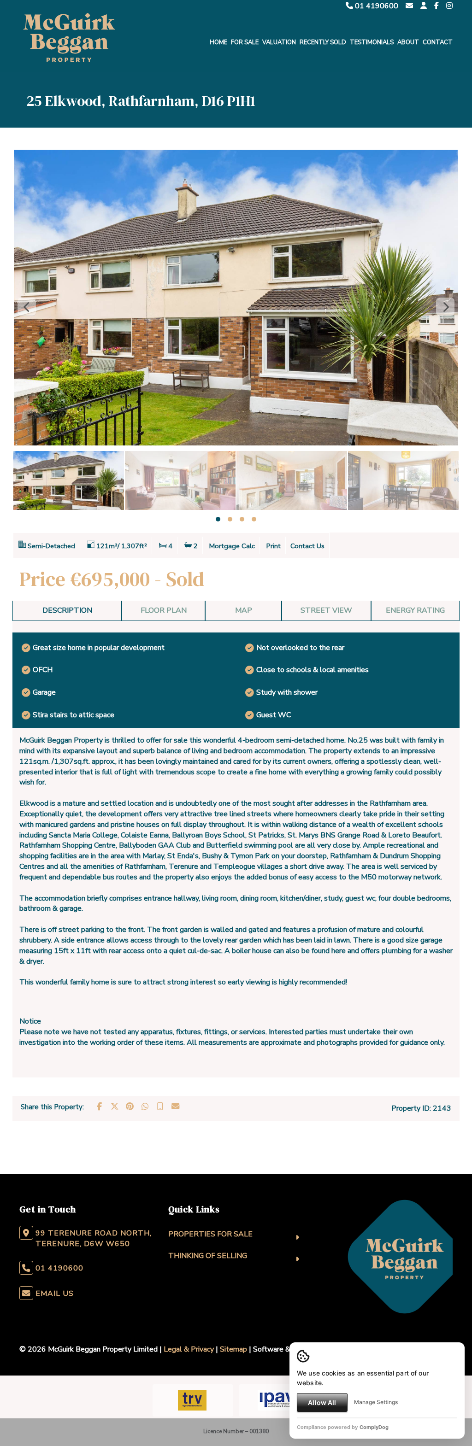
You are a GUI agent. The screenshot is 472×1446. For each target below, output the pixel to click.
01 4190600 (375, 6)
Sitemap (233, 1349)
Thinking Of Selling (207, 1256)
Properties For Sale (210, 1234)
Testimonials (372, 42)
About (408, 42)
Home (218, 42)
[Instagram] (449, 6)
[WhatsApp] (145, 1106)
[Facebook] (436, 6)
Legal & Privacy (189, 1349)
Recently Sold (323, 42)
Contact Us (307, 545)
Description (67, 610)
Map (243, 610)
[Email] (175, 1106)
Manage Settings (376, 1402)
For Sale (245, 42)
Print (273, 545)
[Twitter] (114, 1106)
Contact (438, 42)
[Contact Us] (423, 6)
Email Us (54, 1293)
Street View (326, 610)
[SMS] (160, 1106)
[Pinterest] (129, 1106)
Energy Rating (415, 610)
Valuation (279, 42)
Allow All (322, 1402)
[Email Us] (409, 6)
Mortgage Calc (232, 545)
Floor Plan (164, 610)
